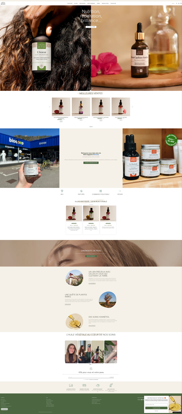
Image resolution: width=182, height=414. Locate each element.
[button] (64, 219)
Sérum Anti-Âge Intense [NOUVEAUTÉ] (81, 117)
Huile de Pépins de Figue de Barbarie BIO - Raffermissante (61, 118)
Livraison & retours (49, 403)
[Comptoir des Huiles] (3, 3)
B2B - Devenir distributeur (50, 406)
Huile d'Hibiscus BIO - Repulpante (121, 117)
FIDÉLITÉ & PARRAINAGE (91, 3)
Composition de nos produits (5, 403)
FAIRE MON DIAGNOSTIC (91, 256)
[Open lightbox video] (71, 352)
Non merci (156, 410)
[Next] (116, 351)
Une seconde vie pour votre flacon (6, 406)
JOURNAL (98, 3)
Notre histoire (3, 399)
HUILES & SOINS (69, 3)
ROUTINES (76, 3)
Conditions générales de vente (96, 399)
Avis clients (2, 402)
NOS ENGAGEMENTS (92, 283)
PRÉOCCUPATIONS (82, 3)
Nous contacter (48, 399)
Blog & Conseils (48, 402)
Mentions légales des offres (96, 403)
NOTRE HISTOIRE (113, 3)
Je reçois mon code (156, 407)
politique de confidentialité (93, 379)
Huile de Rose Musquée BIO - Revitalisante (101, 117)
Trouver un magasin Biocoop (91, 162)
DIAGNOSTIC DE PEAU (105, 3)
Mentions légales (94, 402)
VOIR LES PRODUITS (92, 325)
